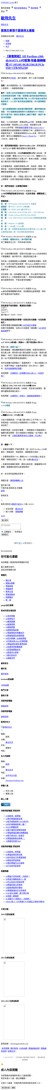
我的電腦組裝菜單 (14, 819)
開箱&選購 (10, 583)
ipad (28, 122)
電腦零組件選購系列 (15, 633)
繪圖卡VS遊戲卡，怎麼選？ (18, 899)
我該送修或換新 (13, 860)
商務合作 (11, 1051)
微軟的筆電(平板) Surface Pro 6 (31, 128)
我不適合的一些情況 (15, 836)
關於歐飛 (4, 674)
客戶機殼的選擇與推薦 (16, 830)
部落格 (8, 44)
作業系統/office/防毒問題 (16, 641)
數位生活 (20, 36)
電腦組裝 (9, 586)
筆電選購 (10, 622)
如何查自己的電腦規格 (16, 857)
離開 (13, 1088)
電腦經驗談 (10, 594)
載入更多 (5, 520)
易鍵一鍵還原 (12, 896)
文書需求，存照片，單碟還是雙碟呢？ (26, 396)
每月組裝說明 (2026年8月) (17, 822)
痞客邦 (14, 504)
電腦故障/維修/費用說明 (16, 644)
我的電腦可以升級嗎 (15, 863)
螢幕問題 (10, 624)
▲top (3, 516)
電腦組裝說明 (34, 1048)
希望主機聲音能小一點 (16, 879)
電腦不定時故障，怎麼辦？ (18, 876)
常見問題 (10, 616)
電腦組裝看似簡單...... (15, 838)
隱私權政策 (41, 1057)
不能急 (13, 78)
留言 (19, 504)
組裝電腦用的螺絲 (14, 888)
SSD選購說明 (12, 827)
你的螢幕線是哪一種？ (16, 824)
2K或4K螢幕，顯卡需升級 (17, 893)
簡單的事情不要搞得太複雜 (17, 30)
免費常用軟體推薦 (14, 647)
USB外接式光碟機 (28, 325)
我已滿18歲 (6, 1088)
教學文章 (9, 592)
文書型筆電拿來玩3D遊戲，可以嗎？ (27, 436)
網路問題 (10, 627)
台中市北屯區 (11, 775)
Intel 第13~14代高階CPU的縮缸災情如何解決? (25, 902)
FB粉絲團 (5, 685)
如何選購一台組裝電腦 (16, 638)
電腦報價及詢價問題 (15, 636)
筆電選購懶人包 (16, 481)
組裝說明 (4, 706)
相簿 (7, 41)
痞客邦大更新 (12, 652)
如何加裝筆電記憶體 (13, 369)
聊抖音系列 (11, 655)
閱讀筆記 (9, 597)
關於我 (8, 580)
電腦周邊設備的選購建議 (17, 833)
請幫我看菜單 (12, 630)
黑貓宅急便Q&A (13, 841)
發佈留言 (5, 534)
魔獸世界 (10, 658)
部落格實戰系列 (13, 650)
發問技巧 (10, 619)
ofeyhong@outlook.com (15, 781)
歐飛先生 (8, 18)
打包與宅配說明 (13, 866)
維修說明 (4, 717)
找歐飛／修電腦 (13, 852)
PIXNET (10, 1057)
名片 (7, 46)
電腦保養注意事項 (14, 885)
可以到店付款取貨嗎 (15, 882)
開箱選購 (19, 512)
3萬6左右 (34, 460)
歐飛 (3, 491)
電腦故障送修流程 (14, 855)
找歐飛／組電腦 (13, 816)
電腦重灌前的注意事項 (16, 890)
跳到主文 (4, 25)
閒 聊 (8, 600)
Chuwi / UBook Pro (28, 136)
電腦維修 (9, 589)
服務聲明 (25, 1060)
